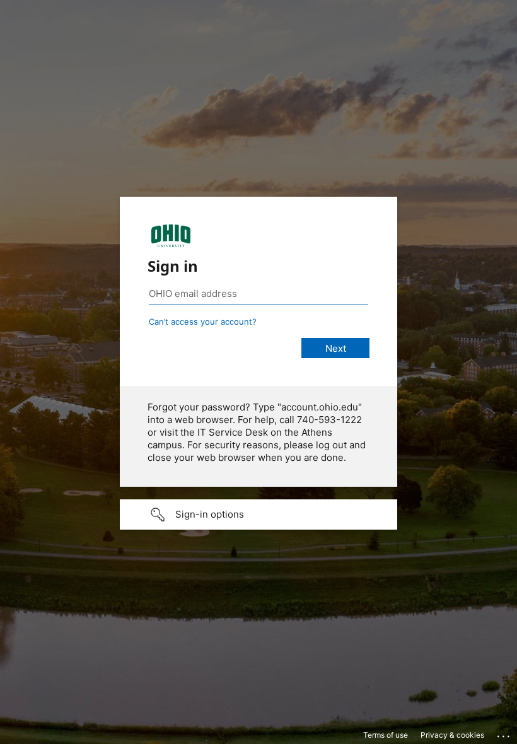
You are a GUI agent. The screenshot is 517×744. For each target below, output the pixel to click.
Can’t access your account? (203, 322)
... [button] (504, 733)
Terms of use (385, 735)
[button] (258, 514)
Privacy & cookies (452, 735)
